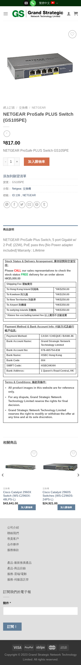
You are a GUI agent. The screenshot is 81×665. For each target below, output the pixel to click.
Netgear (39, 107)
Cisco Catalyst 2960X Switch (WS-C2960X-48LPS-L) (17, 496)
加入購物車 (36, 161)
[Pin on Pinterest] (36, 204)
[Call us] (33, 3)
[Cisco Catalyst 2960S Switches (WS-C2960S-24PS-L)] (60, 467)
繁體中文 (44, 3)
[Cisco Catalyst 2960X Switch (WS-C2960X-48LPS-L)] (20, 467)
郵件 (7, 603)
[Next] (78, 483)
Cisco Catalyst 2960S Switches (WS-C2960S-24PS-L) (58, 496)
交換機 (23, 107)
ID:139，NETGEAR (24, 195)
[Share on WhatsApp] (7, 204)
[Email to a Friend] (29, 204)
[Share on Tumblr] (44, 204)
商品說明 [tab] (8, 229)
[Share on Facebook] (14, 204)
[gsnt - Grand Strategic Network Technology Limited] (38, 13)
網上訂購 (9, 107)
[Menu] (5, 14)
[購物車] (76, 13)
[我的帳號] (69, 13)
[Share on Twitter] (21, 204)
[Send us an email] (26, 3)
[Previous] (3, 483)
